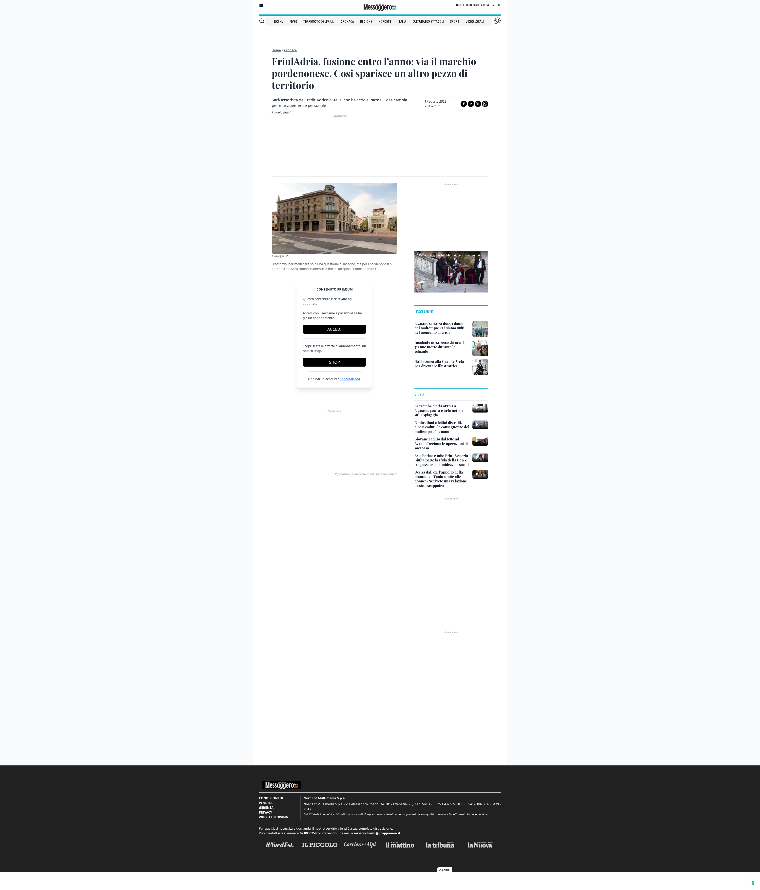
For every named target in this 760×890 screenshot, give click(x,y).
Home (276, 50)
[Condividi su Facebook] (464, 104)
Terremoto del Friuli (318, 21)
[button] (451, 271)
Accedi (496, 5)
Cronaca (347, 21)
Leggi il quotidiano (467, 5)
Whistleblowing (273, 817)
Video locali (475, 21)
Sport (454, 21)
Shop (334, 362)
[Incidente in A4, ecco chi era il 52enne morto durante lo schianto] (480, 348)
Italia (402, 21)
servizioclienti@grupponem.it (377, 833)
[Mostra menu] (261, 5)
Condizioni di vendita (271, 800)
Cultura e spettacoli (428, 21)
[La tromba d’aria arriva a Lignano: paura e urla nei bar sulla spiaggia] (480, 408)
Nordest (384, 21)
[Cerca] (262, 21)
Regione (366, 21)
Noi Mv (278, 21)
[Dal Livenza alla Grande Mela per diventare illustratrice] (480, 367)
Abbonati (486, 5)
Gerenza (266, 807)
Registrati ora (350, 379)
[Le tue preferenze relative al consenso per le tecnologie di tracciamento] (753, 883)
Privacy (265, 812)
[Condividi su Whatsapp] (485, 104)
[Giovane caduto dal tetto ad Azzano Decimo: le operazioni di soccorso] (480, 441)
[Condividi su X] (478, 104)
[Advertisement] (380, 34)
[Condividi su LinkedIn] (471, 104)
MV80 (293, 21)
